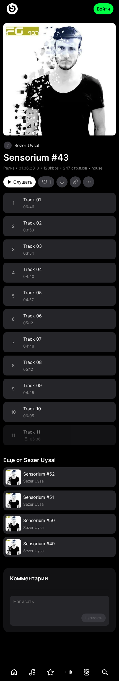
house (97, 168)
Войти (103, 9)
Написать (93, 617)
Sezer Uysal (26, 145)
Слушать (22, 182)
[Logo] (12, 8)
